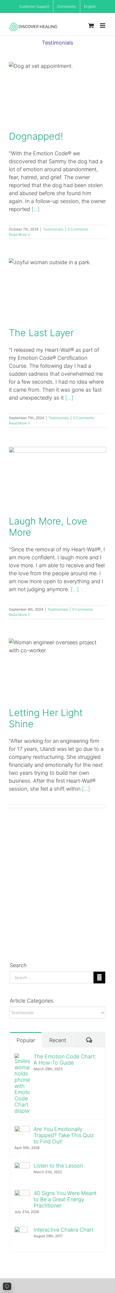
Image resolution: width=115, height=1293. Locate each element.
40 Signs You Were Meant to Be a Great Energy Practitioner (65, 1199)
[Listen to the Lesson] (22, 1166)
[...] (36, 209)
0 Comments (78, 229)
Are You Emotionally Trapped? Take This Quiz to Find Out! (64, 1135)
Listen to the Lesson (58, 1166)
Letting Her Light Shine (57, 669)
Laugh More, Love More (57, 477)
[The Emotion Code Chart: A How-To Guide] (22, 1057)
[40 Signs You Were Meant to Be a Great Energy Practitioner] (22, 1194)
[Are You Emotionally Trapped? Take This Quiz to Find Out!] (22, 1130)
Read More (18, 234)
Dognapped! (57, 92)
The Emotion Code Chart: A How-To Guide (65, 1059)
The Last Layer (57, 289)
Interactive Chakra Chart (63, 1230)
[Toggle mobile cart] (91, 25)
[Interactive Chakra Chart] (20, 1230)
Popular (26, 1040)
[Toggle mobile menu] (103, 25)
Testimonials (53, 229)
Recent (57, 1040)
